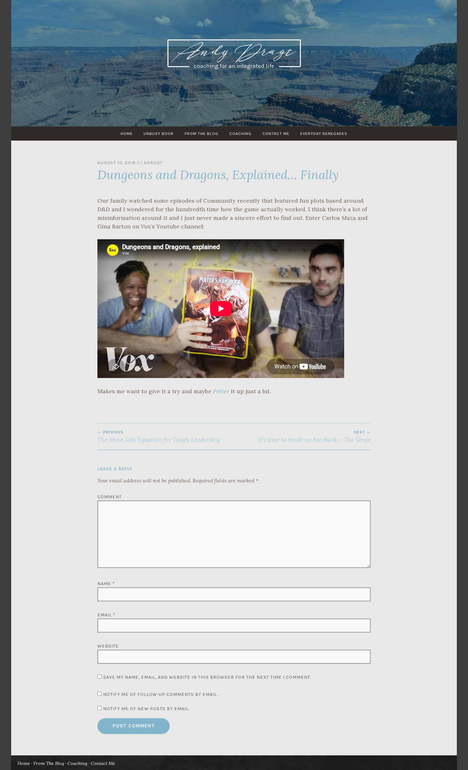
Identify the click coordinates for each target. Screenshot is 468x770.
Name (106, 583)
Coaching (240, 133)
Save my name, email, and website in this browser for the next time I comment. (207, 677)
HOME (127, 133)
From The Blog (201, 133)
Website (108, 646)
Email (106, 615)
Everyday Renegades (323, 133)
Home (24, 763)
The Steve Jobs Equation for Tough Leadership (159, 436)
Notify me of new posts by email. (146, 708)
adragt (153, 162)
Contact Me (275, 133)
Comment (109, 497)
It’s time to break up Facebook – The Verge (314, 436)
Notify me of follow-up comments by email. (160, 694)
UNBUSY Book (159, 133)
